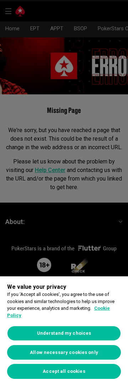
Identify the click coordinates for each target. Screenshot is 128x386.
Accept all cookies (64, 371)
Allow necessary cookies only (64, 352)
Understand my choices (64, 333)
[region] (64, 331)
